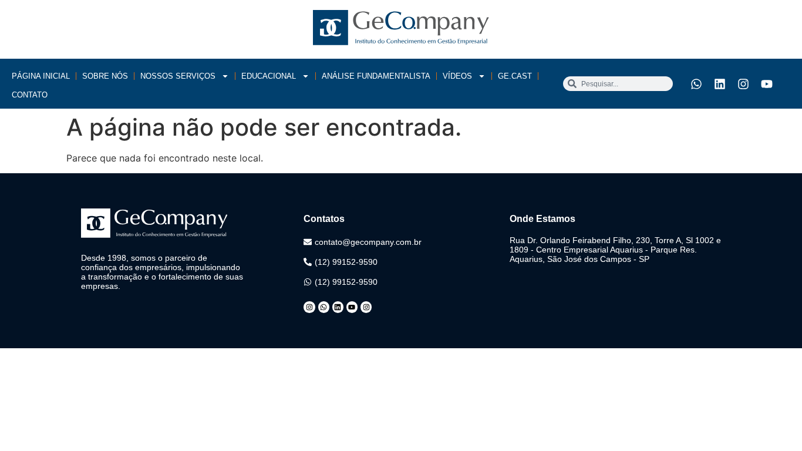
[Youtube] (767, 84)
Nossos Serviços (177, 76)
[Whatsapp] (696, 84)
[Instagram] (743, 84)
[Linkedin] (720, 84)
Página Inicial (41, 76)
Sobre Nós (105, 76)
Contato (30, 94)
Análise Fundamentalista (376, 76)
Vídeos (457, 76)
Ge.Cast (515, 76)
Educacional (268, 76)
